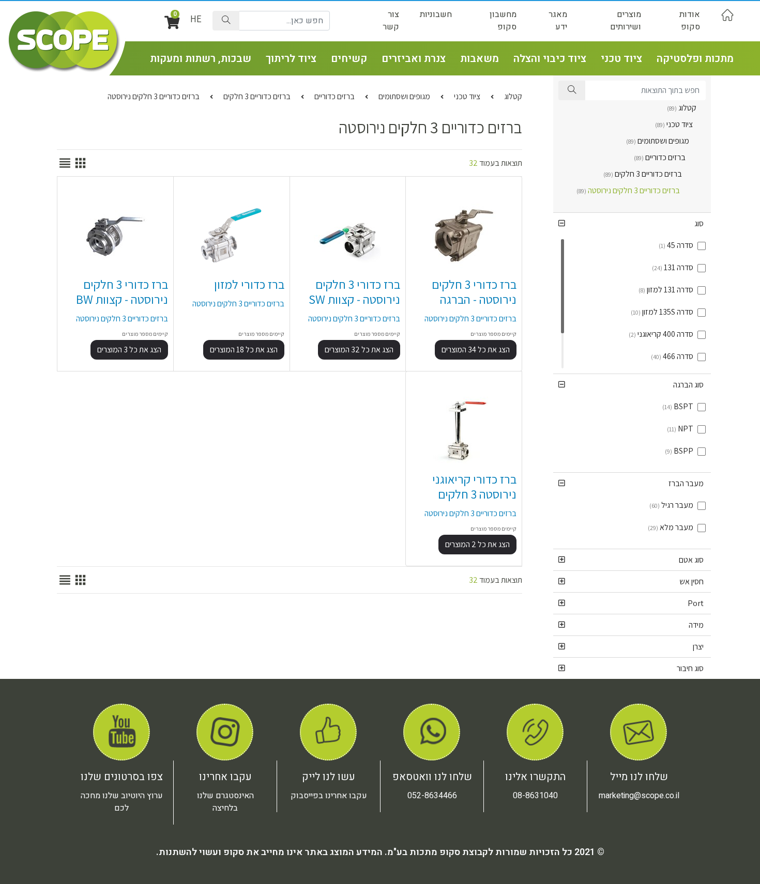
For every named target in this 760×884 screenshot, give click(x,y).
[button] (632, 223)
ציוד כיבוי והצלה (549, 58)
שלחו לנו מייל (639, 776)
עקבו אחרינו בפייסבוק (329, 795)
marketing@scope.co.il (639, 795)
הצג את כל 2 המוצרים (477, 544)
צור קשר (391, 20)
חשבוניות (436, 14)
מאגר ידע (558, 20)
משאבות (479, 58)
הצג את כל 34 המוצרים (476, 349)
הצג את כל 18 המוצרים (244, 349)
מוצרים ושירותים (625, 20)
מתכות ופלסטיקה (695, 58)
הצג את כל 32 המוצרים (359, 349)
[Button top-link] (727, 14)
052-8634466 (432, 795)
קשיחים (349, 58)
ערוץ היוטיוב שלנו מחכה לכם (122, 801)
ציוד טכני (621, 58)
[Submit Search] (225, 20)
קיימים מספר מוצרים (493, 333)
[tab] (632, 223)
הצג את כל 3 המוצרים (129, 349)
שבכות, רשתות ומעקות (200, 58)
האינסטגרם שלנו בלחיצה (225, 801)
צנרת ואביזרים (414, 58)
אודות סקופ (689, 20)
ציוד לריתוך (291, 58)
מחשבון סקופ (503, 20)
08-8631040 (535, 795)
